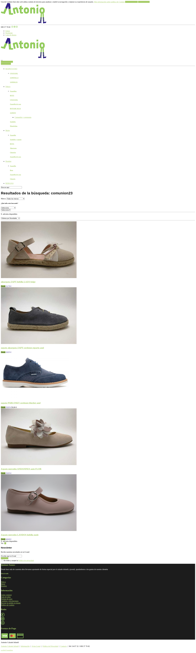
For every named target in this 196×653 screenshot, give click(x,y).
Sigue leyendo (4, 573)
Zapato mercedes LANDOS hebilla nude (19, 535)
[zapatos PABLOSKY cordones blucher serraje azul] (35, 399)
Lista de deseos (10, 35)
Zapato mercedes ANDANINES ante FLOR (21, 469)
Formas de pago (6, 599)
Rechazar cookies (131, 2)
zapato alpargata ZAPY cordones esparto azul (22, 348)
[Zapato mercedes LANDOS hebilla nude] (39, 530)
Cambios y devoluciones (9, 601)
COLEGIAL (14, 73)
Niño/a (7, 87)
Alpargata (13, 148)
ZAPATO (13, 113)
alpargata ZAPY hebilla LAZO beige (18, 282)
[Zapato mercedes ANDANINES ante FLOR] (39, 464)
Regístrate (9, 33)
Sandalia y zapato (15, 139)
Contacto (63, 646)
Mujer (7, 130)
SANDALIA (13, 82)
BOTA (12, 95)
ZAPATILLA (14, 78)
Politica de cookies (7, 605)
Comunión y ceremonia (23, 117)
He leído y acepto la (18, 560)
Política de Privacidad (50, 646)
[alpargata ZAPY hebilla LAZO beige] (39, 277)
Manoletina (13, 126)
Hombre (8, 161)
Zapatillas (13, 91)
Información (25, 646)
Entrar (7, 31)
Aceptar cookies (144, 2)
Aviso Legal (36, 646)
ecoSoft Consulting (7, 650)
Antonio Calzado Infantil (10, 646)
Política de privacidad (26, 560)
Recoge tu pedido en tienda (10, 603)
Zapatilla (13, 135)
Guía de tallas (6, 597)
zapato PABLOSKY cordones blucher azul (20, 403)
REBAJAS (9, 183)
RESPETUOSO (11, 69)
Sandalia (13, 122)
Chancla (12, 179)
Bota (11, 170)
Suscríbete (4, 558)
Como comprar (6, 595)
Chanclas (13, 152)
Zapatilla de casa (15, 104)
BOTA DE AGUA (15, 108)
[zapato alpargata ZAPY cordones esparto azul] (39, 343)
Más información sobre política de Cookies (109, 2)
